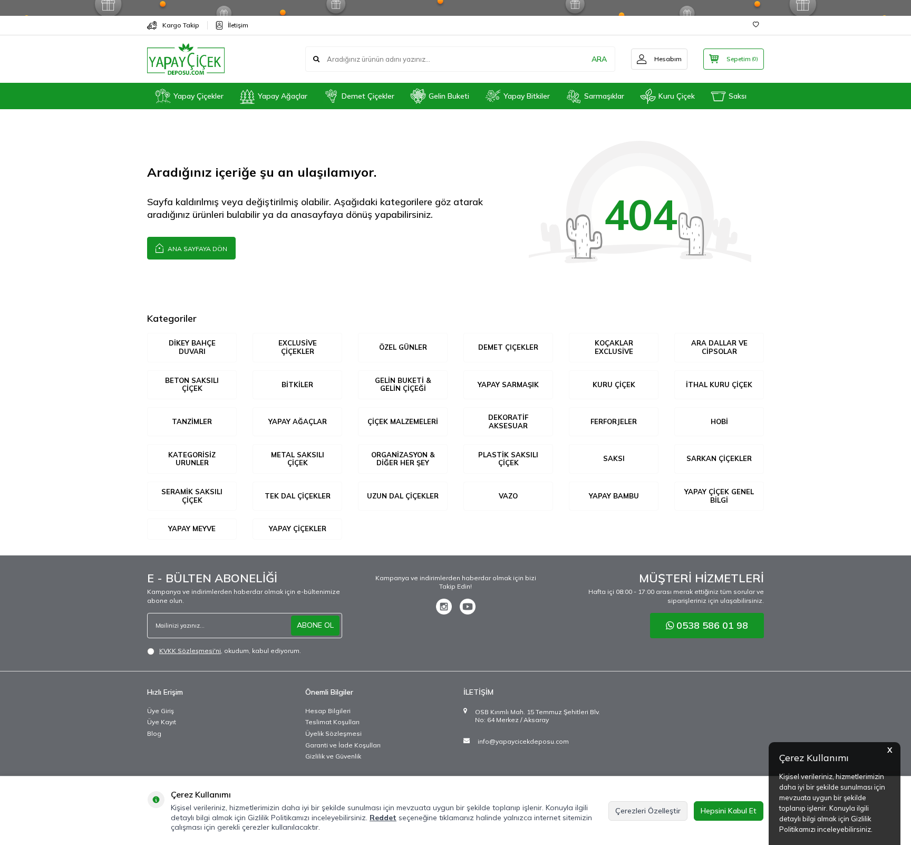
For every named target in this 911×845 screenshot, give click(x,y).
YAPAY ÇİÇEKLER (297, 528)
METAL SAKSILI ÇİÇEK (297, 458)
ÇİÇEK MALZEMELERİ (402, 421)
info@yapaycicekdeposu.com (523, 741)
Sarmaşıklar (604, 96)
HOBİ (719, 421)
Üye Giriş (160, 711)
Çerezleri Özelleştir (648, 810)
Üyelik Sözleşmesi (333, 733)
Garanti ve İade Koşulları (343, 745)
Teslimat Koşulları (332, 722)
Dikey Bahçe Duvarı (192, 347)
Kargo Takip (180, 25)
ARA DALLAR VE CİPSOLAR (719, 347)
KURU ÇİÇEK (614, 384)
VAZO (508, 496)
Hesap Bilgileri (328, 711)
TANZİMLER (192, 421)
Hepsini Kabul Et (729, 810)
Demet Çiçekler (368, 96)
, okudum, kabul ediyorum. (230, 651)
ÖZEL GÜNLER (403, 347)
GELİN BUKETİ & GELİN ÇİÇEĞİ (403, 384)
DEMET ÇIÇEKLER (508, 347)
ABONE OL (315, 625)
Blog (154, 733)
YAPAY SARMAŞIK (508, 384)
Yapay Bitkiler (526, 96)
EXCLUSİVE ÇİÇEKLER (297, 347)
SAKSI (614, 458)
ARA (599, 59)
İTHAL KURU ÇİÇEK (719, 384)
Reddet (383, 817)
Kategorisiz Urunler (192, 458)
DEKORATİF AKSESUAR (508, 421)
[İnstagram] (444, 606)
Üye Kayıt (161, 722)
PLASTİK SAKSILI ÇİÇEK (508, 458)
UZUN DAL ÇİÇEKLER (403, 496)
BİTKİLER (297, 384)
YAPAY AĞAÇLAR (297, 421)
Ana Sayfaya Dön (196, 249)
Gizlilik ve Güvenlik (333, 756)
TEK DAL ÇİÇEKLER (298, 496)
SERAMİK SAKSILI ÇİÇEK (191, 495)
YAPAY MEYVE (192, 528)
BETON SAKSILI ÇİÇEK (192, 384)
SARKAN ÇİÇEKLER (719, 458)
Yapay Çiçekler (198, 96)
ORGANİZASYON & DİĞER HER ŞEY (403, 458)
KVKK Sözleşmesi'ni (190, 651)
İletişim (238, 25)
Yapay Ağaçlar (282, 96)
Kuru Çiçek (676, 96)
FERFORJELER (613, 421)
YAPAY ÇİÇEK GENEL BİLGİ (719, 495)
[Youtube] (468, 606)
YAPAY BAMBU (614, 496)
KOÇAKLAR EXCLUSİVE (614, 347)
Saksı (738, 96)
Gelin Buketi (449, 96)
